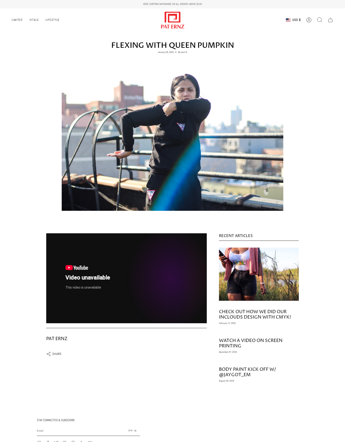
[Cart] (330, 20)
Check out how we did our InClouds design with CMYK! (255, 314)
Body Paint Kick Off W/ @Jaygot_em (247, 372)
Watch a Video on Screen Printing (251, 343)
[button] (319, 20)
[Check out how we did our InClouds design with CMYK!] (259, 274)
